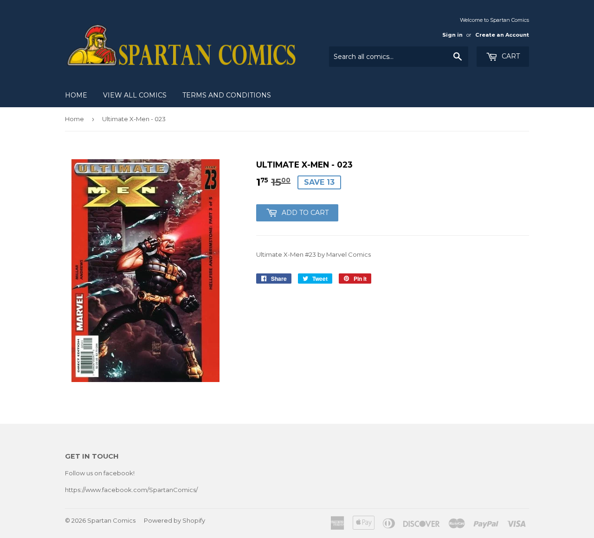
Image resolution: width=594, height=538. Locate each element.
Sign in (452, 35)
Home (76, 95)
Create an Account (502, 35)
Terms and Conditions (226, 95)
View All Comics (135, 95)
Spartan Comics (111, 520)
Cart (510, 56)
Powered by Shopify (174, 520)
